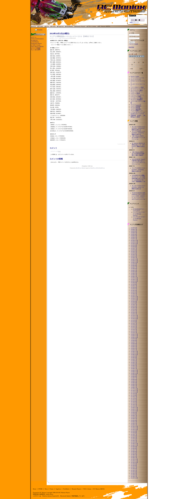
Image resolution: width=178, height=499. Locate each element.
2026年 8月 (134, 228)
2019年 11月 (134, 353)
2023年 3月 (134, 292)
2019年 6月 (134, 361)
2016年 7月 (134, 415)
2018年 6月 (134, 379)
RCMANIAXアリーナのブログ (138, 209)
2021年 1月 (134, 332)
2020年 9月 (134, 339)
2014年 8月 (134, 448)
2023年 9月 (134, 282)
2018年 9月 (134, 375)
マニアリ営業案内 (136, 106)
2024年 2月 (134, 275)
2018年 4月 (134, 383)
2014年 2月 (134, 456)
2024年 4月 (134, 272)
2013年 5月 (134, 470)
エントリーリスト (136, 79)
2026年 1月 (134, 239)
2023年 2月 (134, 293)
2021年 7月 (134, 323)
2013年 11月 (134, 461)
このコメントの (55, 151)
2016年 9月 (134, 412)
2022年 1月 (134, 314)
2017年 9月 (134, 393)
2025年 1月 (134, 257)
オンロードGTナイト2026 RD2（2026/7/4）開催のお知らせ (138, 187)
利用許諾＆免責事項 (39, 494)
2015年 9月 (134, 431)
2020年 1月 (134, 350)
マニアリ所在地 (135, 107)
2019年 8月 (134, 357)
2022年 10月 (134, 300)
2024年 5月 (134, 270)
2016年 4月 (134, 420)
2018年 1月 (134, 387)
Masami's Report (80, 26)
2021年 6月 (134, 325)
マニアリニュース (136, 104)
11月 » (141, 69)
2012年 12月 (134, 478)
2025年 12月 (134, 240)
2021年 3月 (134, 329)
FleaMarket (70, 26)
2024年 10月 (134, 262)
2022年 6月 (134, 306)
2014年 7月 (134, 450)
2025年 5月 (134, 251)
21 (132, 64)
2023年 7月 (134, 286)
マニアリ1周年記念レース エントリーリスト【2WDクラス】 (72, 36)
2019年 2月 (134, 367)
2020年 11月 (134, 336)
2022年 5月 (134, 307)
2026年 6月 (134, 231)
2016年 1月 (134, 425)
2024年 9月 (134, 264)
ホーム (34, 37)
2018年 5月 (134, 381)
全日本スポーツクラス (137, 114)
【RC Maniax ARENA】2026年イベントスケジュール (138, 137)
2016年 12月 (134, 407)
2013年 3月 (134, 473)
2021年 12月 (134, 315)
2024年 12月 (134, 259)
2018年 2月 (134, 386)
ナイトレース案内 (136, 96)
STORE (41, 26)
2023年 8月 (134, 284)
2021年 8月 (134, 322)
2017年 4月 (134, 401)
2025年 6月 (134, 250)
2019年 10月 (134, 354)
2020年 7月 (134, 342)
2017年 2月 (134, 404)
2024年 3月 (134, 273)
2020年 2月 (134, 348)
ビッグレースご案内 (137, 98)
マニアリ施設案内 (136, 109)
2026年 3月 (134, 236)
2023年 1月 (134, 295)
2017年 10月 (134, 392)
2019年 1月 (134, 368)
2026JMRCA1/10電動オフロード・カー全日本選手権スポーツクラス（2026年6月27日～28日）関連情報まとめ (138, 178)
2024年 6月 (134, 268)
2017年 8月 (134, 395)
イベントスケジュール (137, 78)
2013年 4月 (134, 472)
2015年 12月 (134, 426)
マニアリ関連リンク (137, 110)
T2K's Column (92, 26)
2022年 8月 (134, 303)
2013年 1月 (134, 476)
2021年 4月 (134, 328)
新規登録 (131, 47)
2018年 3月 (134, 384)
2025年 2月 (134, 256)
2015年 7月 (134, 434)
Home (34, 26)
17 (138, 62)
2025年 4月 (134, 253)
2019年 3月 (134, 365)
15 (134, 62)
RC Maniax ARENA (104, 26)
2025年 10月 (134, 243)
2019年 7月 (134, 359)
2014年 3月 (134, 454)
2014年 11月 (134, 445)
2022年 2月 (134, 312)
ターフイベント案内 (137, 90)
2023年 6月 (134, 287)
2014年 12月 (134, 443)
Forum (53, 26)
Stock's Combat (135, 76)
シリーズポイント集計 (137, 87)
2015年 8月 (134, 433)
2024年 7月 (134, 267)
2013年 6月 (134, 468)
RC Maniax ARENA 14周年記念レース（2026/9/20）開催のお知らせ (138, 146)
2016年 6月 (134, 417)
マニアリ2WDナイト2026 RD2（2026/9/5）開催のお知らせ (138, 133)
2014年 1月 (134, 457)
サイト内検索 (36, 48)
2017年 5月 (134, 400)
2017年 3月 (134, 403)
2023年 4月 (134, 290)
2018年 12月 (134, 370)
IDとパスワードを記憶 (137, 40)
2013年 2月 (134, 475)
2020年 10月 (134, 337)
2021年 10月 (134, 318)
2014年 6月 (134, 451)
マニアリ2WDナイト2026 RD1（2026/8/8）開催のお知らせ (138, 169)
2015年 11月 (134, 428)
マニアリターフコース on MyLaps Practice (139, 218)
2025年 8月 (134, 246)
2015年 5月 (134, 437)
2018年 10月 (134, 373)
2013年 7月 (134, 467)
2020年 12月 (134, 334)
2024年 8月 (134, 265)
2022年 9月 (134, 301)
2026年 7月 (134, 229)
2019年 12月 (134, 351)
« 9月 (131, 69)
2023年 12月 (134, 278)
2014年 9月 (134, 447)
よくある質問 (36, 49)
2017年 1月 (134, 406)
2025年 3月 (134, 254)
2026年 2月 (134, 237)
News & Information (38, 38)
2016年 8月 (134, 414)
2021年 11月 (134, 317)
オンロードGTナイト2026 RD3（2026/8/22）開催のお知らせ (138, 128)
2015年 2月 (134, 442)
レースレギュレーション (138, 112)
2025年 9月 (134, 245)
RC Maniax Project (64, 492)
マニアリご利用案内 (137, 100)
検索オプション (134, 22)
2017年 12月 (134, 389)
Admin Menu (49, 494)
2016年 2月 (134, 423)
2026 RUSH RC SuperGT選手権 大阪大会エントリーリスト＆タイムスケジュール (138, 162)
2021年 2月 (134, 331)
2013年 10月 (134, 462)
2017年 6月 (134, 398)
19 (143, 62)
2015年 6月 (134, 436)
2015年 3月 (134, 440)
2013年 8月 (134, 465)
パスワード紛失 (133, 44)
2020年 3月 (134, 347)
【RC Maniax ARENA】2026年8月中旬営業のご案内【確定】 (138, 153)
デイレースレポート (137, 92)
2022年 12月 (134, 297)
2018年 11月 (134, 372)
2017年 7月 (134, 397)
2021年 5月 (134, 326)
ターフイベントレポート (138, 89)
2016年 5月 (134, 418)
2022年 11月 (134, 298)
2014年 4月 (134, 453)
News (47, 26)
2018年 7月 (134, 378)
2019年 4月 (134, 364)
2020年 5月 (134, 345)
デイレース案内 (58, 38)
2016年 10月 (134, 411)
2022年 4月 (134, 309)
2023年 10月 (134, 281)
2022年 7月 (134, 304)
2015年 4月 (134, 439)
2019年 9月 (134, 356)
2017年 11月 (134, 390)
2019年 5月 (134, 362)
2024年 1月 (134, 276)
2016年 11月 (134, 409)
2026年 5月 (134, 232)
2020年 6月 (134, 343)
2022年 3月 (134, 311)
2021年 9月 (134, 320)
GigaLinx (61, 26)
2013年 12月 (134, 459)
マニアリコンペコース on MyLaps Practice (139, 214)
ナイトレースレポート (137, 95)
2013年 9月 (134, 464)
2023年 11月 (134, 279)
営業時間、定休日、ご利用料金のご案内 (138, 116)
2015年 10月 (134, 429)
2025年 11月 (134, 242)
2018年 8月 (134, 376)
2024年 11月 (134, 261)
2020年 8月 (134, 340)
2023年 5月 (134, 289)
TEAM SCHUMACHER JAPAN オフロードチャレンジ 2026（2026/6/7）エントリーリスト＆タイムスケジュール (138, 196)
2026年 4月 (134, 234)
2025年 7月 (134, 248)
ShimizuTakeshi (65, 38)
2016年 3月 (134, 422)
